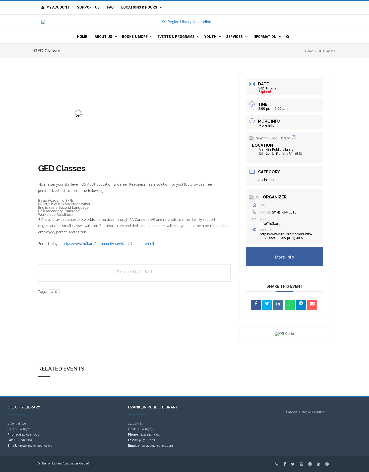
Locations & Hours (139, 7)
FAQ (110, 7)
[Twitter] (292, 463)
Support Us (88, 7)
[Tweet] (267, 305)
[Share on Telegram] (301, 305)
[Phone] (277, 463)
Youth (210, 37)
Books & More (135, 37)
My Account (58, 7)
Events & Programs (176, 37)
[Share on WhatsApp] (290, 305)
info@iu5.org (270, 223)
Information (264, 37)
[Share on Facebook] (256, 305)
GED (54, 292)
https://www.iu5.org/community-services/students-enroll (108, 243)
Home (82, 37)
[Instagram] (310, 463)
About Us (103, 37)
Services (234, 37)
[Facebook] (284, 463)
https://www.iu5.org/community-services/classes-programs (286, 236)
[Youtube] (301, 463)
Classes (268, 179)
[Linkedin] (278, 305)
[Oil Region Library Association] (184, 22)
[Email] (312, 305)
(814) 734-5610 (284, 212)
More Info (266, 125)
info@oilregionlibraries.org (35, 445)
